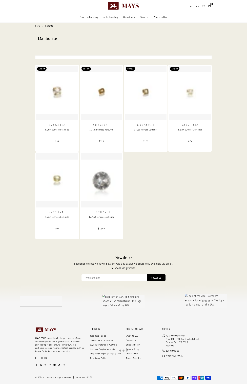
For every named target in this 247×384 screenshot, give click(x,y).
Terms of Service (133, 358)
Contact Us (131, 340)
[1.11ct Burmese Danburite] (101, 93)
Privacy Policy (132, 353)
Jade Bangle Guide (98, 335)
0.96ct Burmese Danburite (57, 129)
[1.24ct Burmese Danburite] (57, 180)
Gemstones (129, 17)
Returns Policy (132, 349)
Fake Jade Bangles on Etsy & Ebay (105, 353)
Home (37, 26)
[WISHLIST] (203, 6)
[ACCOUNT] (197, 6)
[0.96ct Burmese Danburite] (57, 93)
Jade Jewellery (110, 17)
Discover (144, 17)
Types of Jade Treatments (101, 340)
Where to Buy (160, 17)
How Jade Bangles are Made (102, 349)
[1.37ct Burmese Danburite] (190, 93)
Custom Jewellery (89, 17)
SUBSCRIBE (156, 277)
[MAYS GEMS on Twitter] (41, 364)
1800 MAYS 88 (172, 350)
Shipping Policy (133, 344)
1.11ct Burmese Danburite (101, 129)
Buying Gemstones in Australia (103, 344)
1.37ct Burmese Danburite (190, 129)
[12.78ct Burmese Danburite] (101, 180)
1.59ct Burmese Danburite (146, 129)
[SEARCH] (191, 6)
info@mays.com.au (174, 356)
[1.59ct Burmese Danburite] (146, 93)
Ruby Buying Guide (98, 358)
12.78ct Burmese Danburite (101, 217)
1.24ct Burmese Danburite (57, 217)
